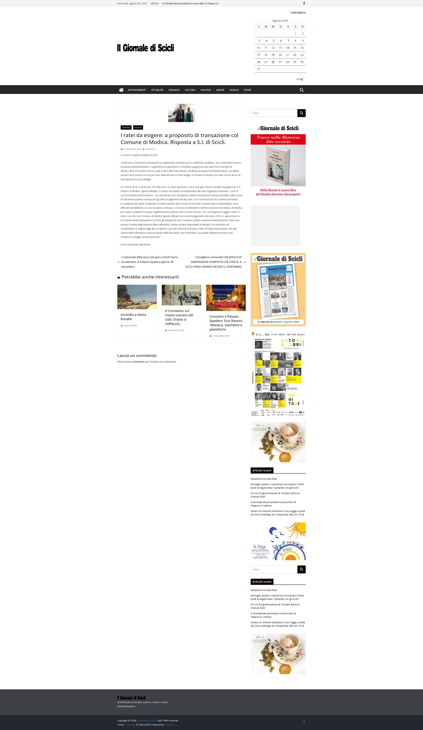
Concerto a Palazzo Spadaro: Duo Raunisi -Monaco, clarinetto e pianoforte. (226, 323)
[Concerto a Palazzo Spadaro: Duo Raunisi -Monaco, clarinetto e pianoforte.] (226, 287)
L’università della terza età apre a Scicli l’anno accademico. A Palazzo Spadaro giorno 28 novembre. (149, 262)
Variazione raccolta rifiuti (264, 478)
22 (294, 55)
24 (258, 62)
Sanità (220, 89)
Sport (247, 89)
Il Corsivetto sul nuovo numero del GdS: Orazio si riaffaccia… (179, 317)
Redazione (150, 149)
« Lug (299, 79)
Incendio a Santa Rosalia (133, 316)
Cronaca (174, 89)
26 (272, 62)
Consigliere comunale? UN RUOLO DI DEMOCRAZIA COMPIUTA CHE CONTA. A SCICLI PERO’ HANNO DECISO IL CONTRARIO (213, 262)
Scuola (234, 89)
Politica (206, 89)
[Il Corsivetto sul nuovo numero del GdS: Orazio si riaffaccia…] (181, 287)
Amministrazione (126, 706)
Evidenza (126, 127)
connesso (138, 361)
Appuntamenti (137, 89)
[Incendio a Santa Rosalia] (137, 287)
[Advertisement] (275, 226)
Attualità (157, 89)
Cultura (190, 89)
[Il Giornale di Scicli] (121, 90)
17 (258, 55)
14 (287, 48)
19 (272, 55)
